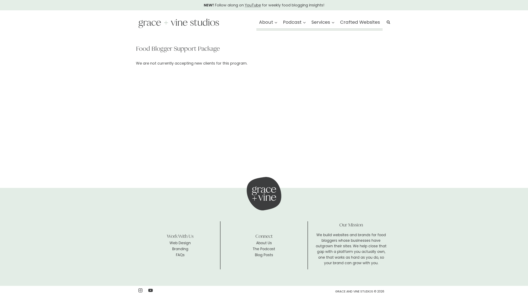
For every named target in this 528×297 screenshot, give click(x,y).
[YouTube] (150, 290)
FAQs (180, 254)
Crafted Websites (360, 22)
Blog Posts (264, 254)
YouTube (253, 5)
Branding (180, 248)
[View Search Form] (388, 22)
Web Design (180, 242)
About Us (264, 242)
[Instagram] (140, 290)
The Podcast (264, 248)
